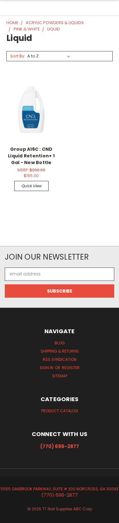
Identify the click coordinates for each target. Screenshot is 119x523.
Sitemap (59, 376)
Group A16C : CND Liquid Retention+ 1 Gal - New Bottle (31, 156)
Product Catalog (59, 411)
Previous (9, 516)
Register (71, 367)
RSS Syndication (59, 359)
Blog (60, 343)
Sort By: (17, 56)
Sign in (47, 367)
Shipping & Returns (60, 351)
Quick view (31, 186)
